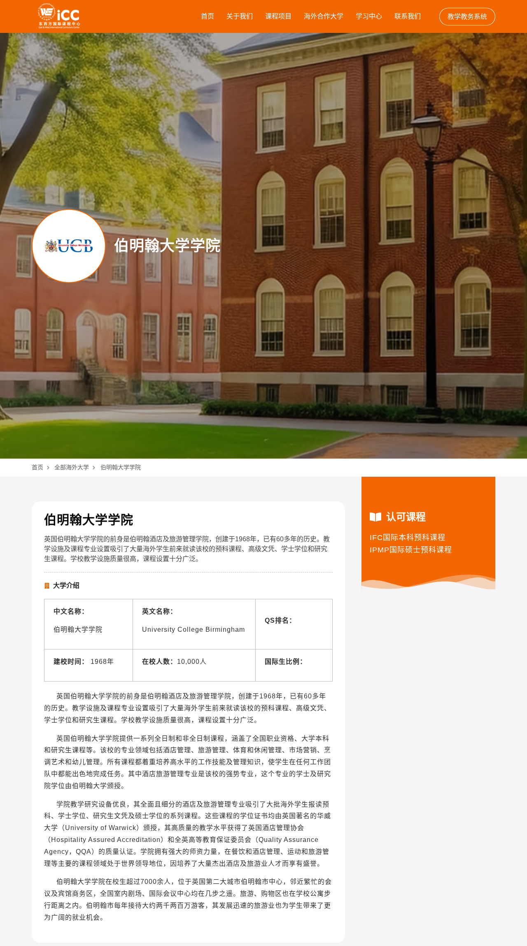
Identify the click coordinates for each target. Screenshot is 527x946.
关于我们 (239, 16)
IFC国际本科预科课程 (407, 537)
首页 (207, 16)
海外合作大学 (323, 16)
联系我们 (407, 16)
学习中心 (369, 16)
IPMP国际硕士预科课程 (411, 550)
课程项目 (278, 16)
